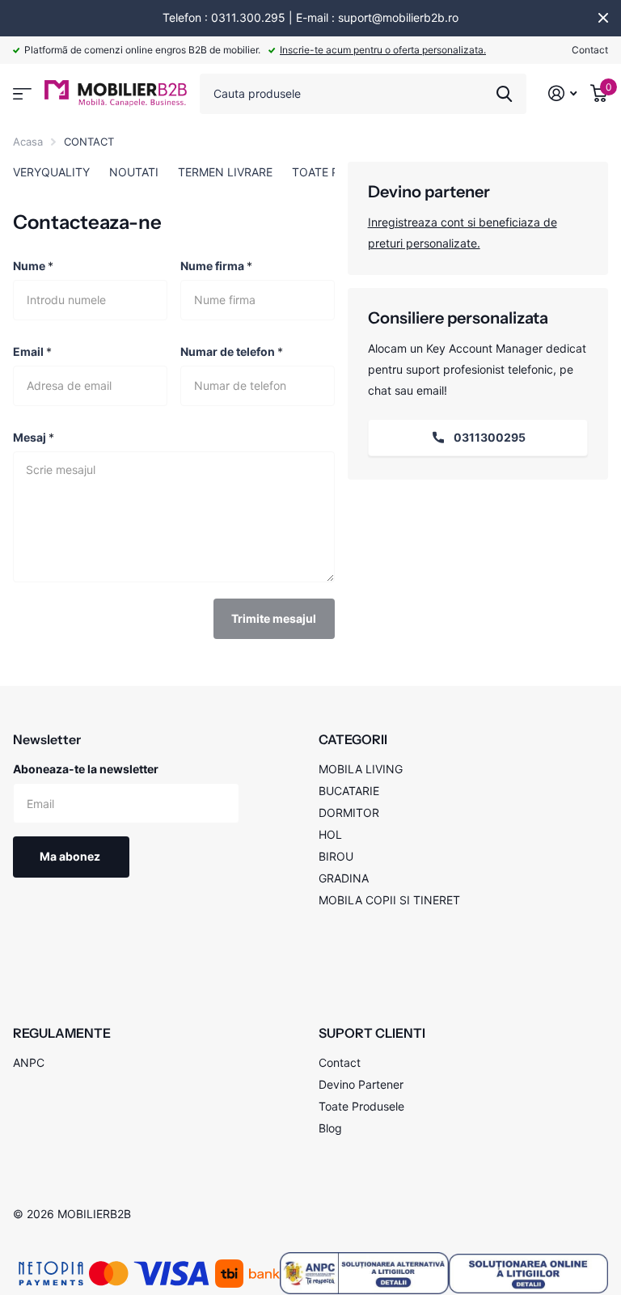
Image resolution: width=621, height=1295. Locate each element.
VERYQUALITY (51, 172)
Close (603, 18)
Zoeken (504, 94)
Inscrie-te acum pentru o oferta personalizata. (383, 50)
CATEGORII (353, 739)
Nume (33, 266)
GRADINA (344, 878)
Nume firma (216, 266)
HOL (330, 834)
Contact (590, 50)
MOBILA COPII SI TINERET (389, 900)
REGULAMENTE (62, 1033)
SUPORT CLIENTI (372, 1033)
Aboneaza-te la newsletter (85, 769)
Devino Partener (361, 1084)
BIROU (336, 856)
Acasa (28, 141)
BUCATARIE (349, 791)
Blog (330, 1128)
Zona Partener (22, 94)
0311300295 (488, 437)
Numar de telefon (231, 351)
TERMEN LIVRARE (225, 172)
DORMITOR (349, 812)
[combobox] (363, 94)
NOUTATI (133, 172)
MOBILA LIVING (361, 769)
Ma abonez (71, 856)
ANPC (28, 1062)
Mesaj (33, 437)
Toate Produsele (361, 1106)
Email (32, 351)
